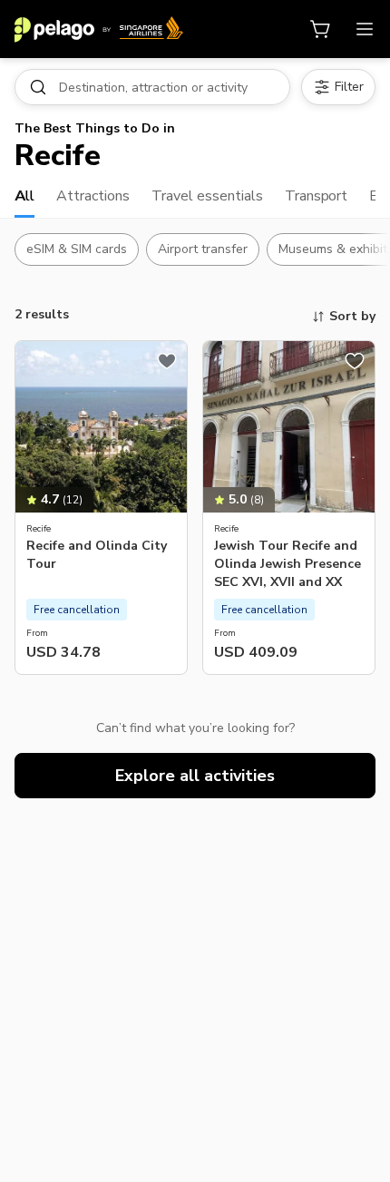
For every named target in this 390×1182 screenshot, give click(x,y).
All (24, 196)
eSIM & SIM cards (76, 249)
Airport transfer (203, 249)
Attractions (93, 196)
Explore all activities (195, 775)
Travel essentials (207, 196)
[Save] (167, 361)
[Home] (99, 29)
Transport (316, 196)
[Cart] (321, 29)
